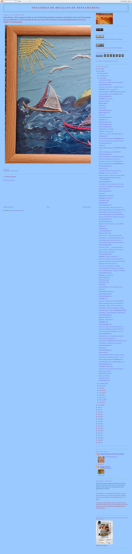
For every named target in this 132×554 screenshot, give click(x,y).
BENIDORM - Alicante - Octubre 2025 (108, 89)
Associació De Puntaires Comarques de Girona (110, 170)
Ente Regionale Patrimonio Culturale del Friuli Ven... (112, 329)
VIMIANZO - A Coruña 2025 (106, 131)
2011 (99, 435)
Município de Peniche (104, 101)
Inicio (48, 207)
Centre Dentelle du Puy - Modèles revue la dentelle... (111, 268)
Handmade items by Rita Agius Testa (108, 263)
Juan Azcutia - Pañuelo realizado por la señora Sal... (111, 259)
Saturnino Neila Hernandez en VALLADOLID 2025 (111, 214)
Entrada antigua (87, 207)
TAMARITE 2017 (103, 120)
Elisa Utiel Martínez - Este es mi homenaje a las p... (111, 287)
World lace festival (103, 352)
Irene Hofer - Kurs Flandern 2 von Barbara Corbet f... (111, 87)
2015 (99, 426)
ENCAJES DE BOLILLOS (105, 84)
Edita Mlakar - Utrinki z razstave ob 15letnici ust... (111, 305)
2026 (99, 69)
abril (100, 395)
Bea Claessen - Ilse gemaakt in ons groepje (109, 266)
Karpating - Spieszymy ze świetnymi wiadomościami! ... (112, 261)
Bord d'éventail (108, 468)
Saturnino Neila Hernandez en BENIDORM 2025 (111, 359)
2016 (99, 423)
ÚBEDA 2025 (102, 105)
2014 (99, 428)
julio (100, 388)
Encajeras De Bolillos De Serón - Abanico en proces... (112, 355)
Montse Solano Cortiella (105, 371)
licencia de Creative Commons (114, 39)
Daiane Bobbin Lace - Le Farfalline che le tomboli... (111, 336)
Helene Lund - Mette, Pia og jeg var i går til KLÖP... (111, 224)
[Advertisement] (17, 193)
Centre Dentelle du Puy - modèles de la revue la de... (111, 184)
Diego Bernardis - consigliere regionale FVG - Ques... (111, 238)
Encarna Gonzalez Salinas (105, 80)
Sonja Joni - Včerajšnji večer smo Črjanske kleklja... (111, 301)
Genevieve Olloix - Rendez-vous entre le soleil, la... (111, 249)
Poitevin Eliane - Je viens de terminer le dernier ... (111, 235)
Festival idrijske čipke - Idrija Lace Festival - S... (110, 240)
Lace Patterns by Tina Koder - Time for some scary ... (111, 186)
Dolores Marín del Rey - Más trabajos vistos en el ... (111, 207)
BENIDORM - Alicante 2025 (106, 98)
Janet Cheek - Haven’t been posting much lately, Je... (111, 369)
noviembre (102, 75)
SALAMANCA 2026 (104, 200)
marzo (100, 397)
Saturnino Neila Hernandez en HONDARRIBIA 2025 (111, 138)
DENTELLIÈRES (103, 103)
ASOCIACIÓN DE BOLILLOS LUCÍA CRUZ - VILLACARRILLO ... (110, 178)
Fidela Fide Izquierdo (104, 280)
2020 (99, 414)
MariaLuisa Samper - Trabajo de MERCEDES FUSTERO (112, 310)
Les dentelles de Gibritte (104, 466)
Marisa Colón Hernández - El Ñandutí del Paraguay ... (112, 156)
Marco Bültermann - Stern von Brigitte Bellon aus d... (112, 362)
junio (100, 390)
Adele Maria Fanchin (104, 378)
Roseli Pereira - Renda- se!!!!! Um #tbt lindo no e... (111, 161)
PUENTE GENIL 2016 (104, 112)
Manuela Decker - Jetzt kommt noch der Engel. (110, 212)
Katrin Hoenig (14, 170)
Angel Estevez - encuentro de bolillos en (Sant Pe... (111, 82)
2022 (99, 409)
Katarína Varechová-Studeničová (107, 252)
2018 (99, 419)
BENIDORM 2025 (103, 136)
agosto (101, 386)
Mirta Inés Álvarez (103, 168)
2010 (99, 438)
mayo (100, 393)
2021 (99, 412)
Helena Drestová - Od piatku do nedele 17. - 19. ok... (111, 357)
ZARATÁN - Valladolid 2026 (106, 319)
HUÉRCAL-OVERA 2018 (105, 122)
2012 (99, 433)
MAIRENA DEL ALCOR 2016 (106, 129)
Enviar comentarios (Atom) (16, 210)
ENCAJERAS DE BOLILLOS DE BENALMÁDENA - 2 (111, 454)
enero (100, 402)
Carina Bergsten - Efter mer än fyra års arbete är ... (111, 343)
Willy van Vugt (102, 108)
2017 (99, 421)
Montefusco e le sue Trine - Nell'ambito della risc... (111, 134)
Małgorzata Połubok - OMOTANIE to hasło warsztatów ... (113, 91)
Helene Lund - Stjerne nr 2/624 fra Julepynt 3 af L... (111, 326)
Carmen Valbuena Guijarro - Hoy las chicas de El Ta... (112, 242)
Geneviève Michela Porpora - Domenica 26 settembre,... (112, 270)
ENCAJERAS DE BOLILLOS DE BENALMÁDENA (66, 7)
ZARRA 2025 (102, 145)
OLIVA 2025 (102, 115)
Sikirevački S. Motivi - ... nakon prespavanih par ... (111, 247)
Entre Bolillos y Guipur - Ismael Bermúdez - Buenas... (112, 308)
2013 (99, 431)
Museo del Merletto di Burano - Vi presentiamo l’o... (111, 303)
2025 (99, 71)
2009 (99, 440)
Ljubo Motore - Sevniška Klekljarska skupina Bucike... (112, 312)
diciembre (101, 73)
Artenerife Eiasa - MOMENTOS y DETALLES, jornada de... (113, 340)
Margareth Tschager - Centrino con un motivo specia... (112, 175)
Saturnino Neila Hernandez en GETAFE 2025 (110, 152)
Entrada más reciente (9, 207)
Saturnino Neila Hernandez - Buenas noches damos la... (112, 217)
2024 (99, 405)
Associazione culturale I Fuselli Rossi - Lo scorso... (111, 331)
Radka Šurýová (102, 347)
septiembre (102, 383)
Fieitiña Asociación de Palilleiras (107, 338)
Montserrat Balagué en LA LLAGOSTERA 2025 (110, 94)
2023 (99, 407)
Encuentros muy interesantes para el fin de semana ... (111, 141)
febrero (101, 400)
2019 (99, 416)
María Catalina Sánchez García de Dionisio (109, 159)
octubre (101, 78)
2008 (99, 442)
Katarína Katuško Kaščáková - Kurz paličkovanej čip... (112, 210)
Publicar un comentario (9, 180)
